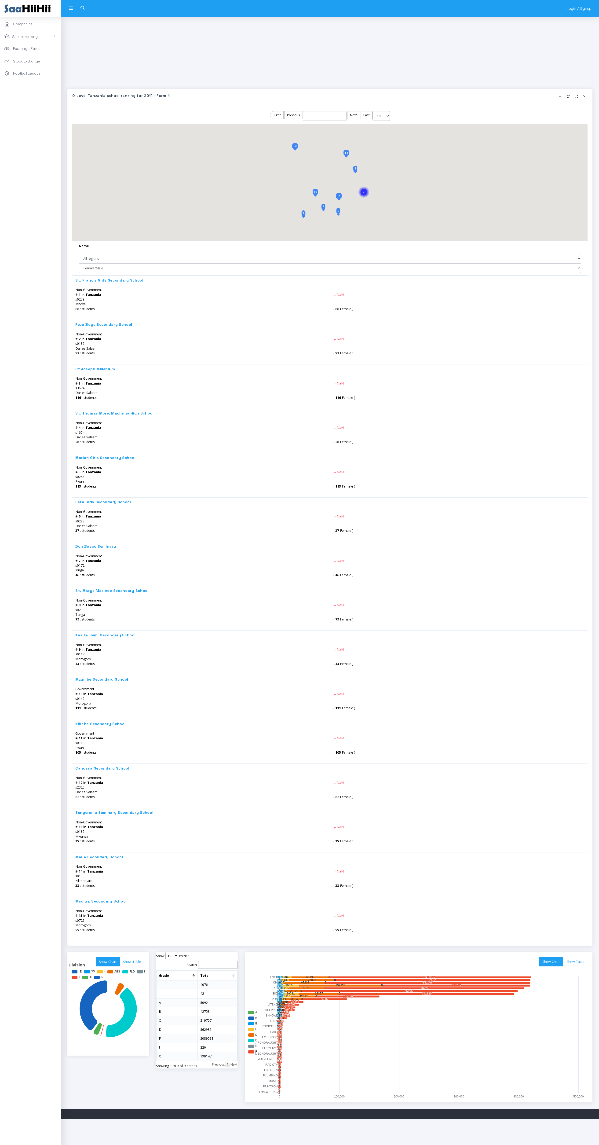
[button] (304, 213)
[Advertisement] (207, 56)
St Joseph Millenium (95, 369)
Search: (191, 964)
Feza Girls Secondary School (103, 502)
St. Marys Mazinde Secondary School (112, 590)
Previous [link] (218, 1064)
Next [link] (233, 1064)
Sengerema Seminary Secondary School (114, 812)
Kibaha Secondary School (100, 724)
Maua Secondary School (99, 857)
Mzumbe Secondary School (101, 679)
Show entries (172, 956)
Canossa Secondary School (102, 768)
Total (204, 975)
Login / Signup (579, 8)
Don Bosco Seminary (95, 546)
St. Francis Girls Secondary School (109, 280)
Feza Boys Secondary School (103, 324)
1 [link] (228, 1064)
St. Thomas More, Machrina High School (114, 413)
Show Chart (108, 961)
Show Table (132, 961)
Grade (164, 975)
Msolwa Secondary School (101, 901)
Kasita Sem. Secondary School (105, 635)
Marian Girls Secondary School (105, 457)
